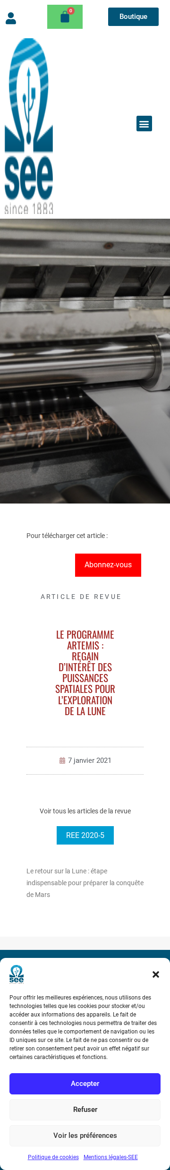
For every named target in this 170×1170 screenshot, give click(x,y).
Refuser (85, 1109)
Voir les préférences (85, 1135)
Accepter (85, 1083)
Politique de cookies (53, 1157)
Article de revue (81, 596)
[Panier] (65, 17)
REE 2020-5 (85, 835)
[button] (156, 974)
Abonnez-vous (108, 564)
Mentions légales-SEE (111, 1157)
